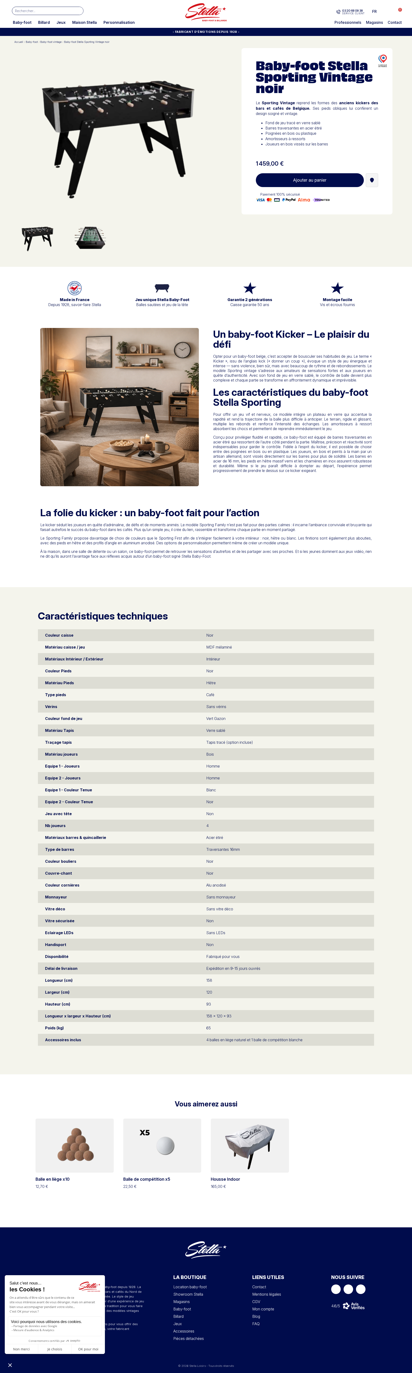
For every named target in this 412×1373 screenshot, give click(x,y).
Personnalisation (119, 22)
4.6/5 (335, 1306)
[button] (397, 12)
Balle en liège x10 (53, 1179)
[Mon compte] (388, 11)
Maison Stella (84, 22)
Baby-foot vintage (51, 42)
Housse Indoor (225, 1179)
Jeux (61, 22)
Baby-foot (22, 22)
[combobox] (40, 11)
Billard (44, 22)
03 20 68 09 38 (352, 10)
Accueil (18, 42)
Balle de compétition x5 (146, 1179)
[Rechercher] (79, 11)
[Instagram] (348, 1289)
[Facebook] (336, 1289)
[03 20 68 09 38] (338, 12)
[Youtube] (361, 1289)
